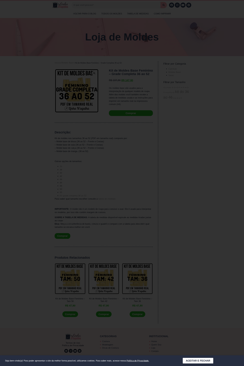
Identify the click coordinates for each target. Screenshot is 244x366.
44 (181, 87)
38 (175, 87)
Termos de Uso (73, 343)
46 (183, 87)
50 (188, 87)
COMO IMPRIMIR (162, 13)
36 (61, 166)
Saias (171, 75)
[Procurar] (164, 5)
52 (164, 92)
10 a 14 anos (167, 87)
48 (185, 87)
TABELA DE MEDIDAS (138, 13)
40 (177, 87)
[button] (94, 73)
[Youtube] (183, 5)
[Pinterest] (188, 5)
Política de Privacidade (73, 345)
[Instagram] (177, 5)
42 (179, 87)
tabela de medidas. (107, 199)
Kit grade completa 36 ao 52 (73, 195)
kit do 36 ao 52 (177, 98)
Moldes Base (67, 63)
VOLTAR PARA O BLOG (84, 13)
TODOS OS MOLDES (111, 13)
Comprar (131, 113)
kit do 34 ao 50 (169, 92)
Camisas (172, 69)
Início (57, 63)
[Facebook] (171, 5)
